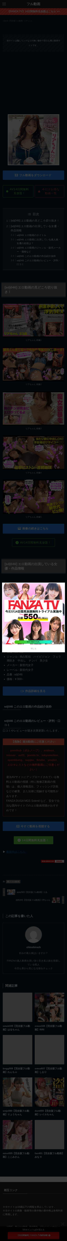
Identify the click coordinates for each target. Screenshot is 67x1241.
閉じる (33, 649)
